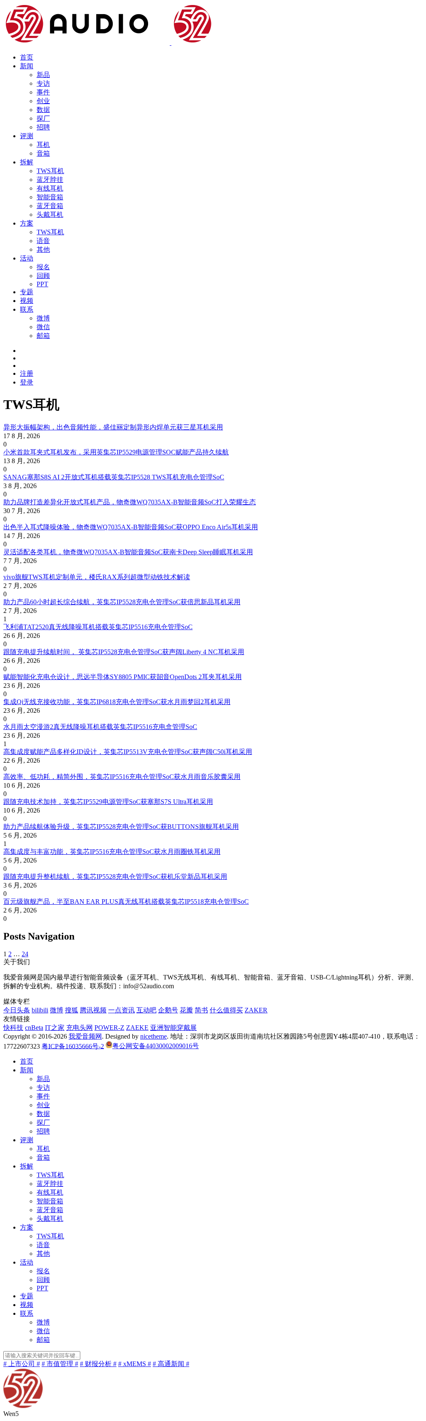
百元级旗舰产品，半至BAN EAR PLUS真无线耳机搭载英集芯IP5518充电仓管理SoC (126, 901)
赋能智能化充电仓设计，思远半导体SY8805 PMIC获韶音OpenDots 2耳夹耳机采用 (122, 676)
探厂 (43, 118)
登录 (26, 382)
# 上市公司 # (21, 1363)
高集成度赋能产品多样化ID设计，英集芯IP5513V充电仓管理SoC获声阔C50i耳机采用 (127, 751)
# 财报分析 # (98, 1363)
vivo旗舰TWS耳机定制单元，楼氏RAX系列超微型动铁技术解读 (96, 576)
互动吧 (146, 1010)
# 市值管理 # (60, 1363)
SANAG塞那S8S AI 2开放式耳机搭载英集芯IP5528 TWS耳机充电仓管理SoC (113, 477)
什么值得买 (226, 1010)
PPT (42, 284)
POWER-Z (109, 1027)
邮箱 (43, 335)
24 (25, 953)
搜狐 (71, 1010)
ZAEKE (137, 1027)
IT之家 (54, 1027)
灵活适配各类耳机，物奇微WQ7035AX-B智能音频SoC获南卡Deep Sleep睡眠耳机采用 (128, 552)
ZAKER (256, 1010)
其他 (43, 249)
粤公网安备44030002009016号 (155, 1045)
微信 (43, 326)
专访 (43, 83)
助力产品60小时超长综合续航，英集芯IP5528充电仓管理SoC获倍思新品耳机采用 (121, 601)
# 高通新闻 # (171, 1363)
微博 (43, 318)
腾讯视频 (93, 1010)
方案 (26, 223)
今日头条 (16, 1010)
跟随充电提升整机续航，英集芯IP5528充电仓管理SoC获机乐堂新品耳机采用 (115, 876)
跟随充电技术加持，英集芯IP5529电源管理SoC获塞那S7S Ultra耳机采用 (108, 801)
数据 (43, 109)
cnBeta (34, 1027)
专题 (26, 291)
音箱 (43, 153)
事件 (43, 92)
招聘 (43, 127)
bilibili (40, 1010)
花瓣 (186, 1010)
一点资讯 (121, 1010)
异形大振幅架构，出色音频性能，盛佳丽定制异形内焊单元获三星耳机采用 (113, 427)
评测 (26, 135)
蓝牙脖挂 (50, 179)
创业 (43, 100)
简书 (201, 1010)
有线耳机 (50, 188)
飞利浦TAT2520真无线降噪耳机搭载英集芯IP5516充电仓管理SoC (98, 626)
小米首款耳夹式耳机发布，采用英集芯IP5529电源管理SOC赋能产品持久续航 (116, 452)
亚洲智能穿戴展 (173, 1027)
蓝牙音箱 (50, 205)
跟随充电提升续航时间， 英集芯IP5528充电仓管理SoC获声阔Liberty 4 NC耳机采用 (123, 651)
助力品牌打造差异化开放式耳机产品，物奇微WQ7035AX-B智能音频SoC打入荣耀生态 (129, 502)
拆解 (26, 162)
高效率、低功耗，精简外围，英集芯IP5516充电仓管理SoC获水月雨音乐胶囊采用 (121, 776)
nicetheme (153, 1036)
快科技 (13, 1027)
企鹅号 (168, 1010)
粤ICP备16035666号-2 (73, 1045)
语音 (43, 240)
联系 (26, 309)
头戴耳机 (50, 214)
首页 (26, 57)
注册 (26, 373)
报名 (43, 266)
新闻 (26, 65)
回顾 (43, 275)
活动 (26, 258)
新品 (43, 74)
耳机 (43, 144)
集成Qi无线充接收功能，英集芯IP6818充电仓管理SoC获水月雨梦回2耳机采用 (116, 701)
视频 (26, 300)
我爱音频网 (85, 1036)
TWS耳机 (50, 170)
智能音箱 (50, 197)
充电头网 (79, 1027)
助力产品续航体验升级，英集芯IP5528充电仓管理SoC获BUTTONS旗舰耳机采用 (121, 826)
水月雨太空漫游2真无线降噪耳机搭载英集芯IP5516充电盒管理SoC (100, 726)
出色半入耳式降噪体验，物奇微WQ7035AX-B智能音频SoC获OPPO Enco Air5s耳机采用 (130, 527)
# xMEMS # (134, 1363)
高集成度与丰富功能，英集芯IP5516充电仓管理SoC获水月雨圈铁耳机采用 (111, 851)
